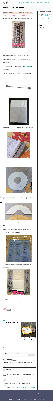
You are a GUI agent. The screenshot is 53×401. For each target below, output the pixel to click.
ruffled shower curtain (19, 65)
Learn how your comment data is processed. (27, 387)
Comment (5, 346)
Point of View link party (11, 302)
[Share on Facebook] (1, 200)
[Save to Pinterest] (1, 203)
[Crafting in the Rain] (7, 2)
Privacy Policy (26, 396)
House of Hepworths (28, 66)
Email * (17, 353)
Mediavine (42, 399)
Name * (5, 353)
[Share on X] (1, 202)
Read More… (47, 15)
